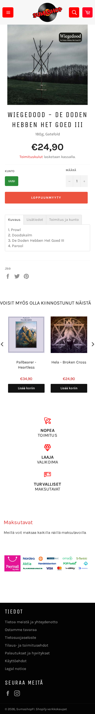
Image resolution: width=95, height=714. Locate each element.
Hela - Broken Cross (68, 362)
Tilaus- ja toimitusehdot (26, 645)
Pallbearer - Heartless (26, 365)
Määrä (71, 170)
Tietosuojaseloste (20, 637)
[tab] (14, 220)
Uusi (11, 181)
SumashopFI (25, 709)
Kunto (9, 171)
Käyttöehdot (16, 660)
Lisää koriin (26, 388)
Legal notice (15, 668)
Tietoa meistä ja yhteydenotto (31, 622)
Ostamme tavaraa (21, 629)
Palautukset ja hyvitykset (27, 653)
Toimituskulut (31, 157)
